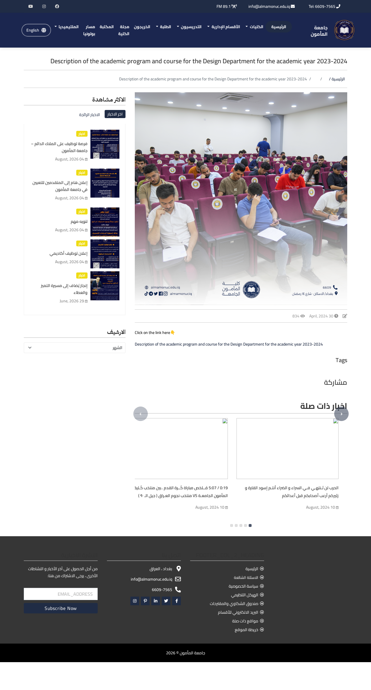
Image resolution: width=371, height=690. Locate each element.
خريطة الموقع (246, 629)
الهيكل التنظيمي (244, 595)
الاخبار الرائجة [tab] (89, 114)
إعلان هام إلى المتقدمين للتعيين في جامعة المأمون (60, 186)
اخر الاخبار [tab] (115, 114)
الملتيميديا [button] (68, 26)
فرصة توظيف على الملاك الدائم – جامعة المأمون (59, 147)
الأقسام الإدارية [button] (225, 26)
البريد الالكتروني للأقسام (238, 612)
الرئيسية (278, 26)
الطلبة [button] (165, 26)
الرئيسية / (337, 79)
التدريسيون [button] (190, 26)
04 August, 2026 (69, 159)
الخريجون (142, 26)
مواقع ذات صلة (245, 621)
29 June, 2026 (72, 301)
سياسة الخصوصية (243, 586)
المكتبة (107, 26)
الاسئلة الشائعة (246, 577)
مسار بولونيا (89, 30)
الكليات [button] (256, 26)
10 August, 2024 (209, 507)
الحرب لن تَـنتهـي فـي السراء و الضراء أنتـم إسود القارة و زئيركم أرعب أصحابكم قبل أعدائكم (292, 491)
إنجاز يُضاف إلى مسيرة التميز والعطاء (64, 289)
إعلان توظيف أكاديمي (69, 253)
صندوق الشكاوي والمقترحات (234, 603)
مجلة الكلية (123, 30)
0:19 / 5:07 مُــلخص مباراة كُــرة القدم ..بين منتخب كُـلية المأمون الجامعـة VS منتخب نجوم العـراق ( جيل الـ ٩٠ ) (181, 491)
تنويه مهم (79, 221)
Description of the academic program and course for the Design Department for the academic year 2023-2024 (229, 344)
